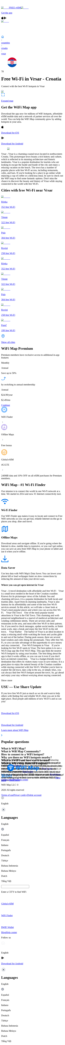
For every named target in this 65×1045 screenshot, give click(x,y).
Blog (14, 779)
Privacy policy (20, 795)
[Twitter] (3, 777)
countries (5, 42)
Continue (5, 405)
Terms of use (7, 795)
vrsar (3, 53)
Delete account (34, 795)
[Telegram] (10, 777)
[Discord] (6, 777)
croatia (4, 48)
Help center (22, 779)
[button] (32, 800)
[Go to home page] (11, 5)
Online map (6, 779)
